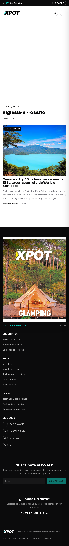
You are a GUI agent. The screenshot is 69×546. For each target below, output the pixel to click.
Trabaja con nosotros (14, 374)
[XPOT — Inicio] (12, 13)
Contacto (47, 538)
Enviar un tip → (34, 513)
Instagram (18, 431)
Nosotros (7, 364)
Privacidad (35, 538)
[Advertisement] (34, 60)
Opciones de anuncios (14, 409)
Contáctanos (9, 379)
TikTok (15, 438)
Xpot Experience (11, 369)
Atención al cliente (12, 344)
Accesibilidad (9, 384)
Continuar (56, 481)
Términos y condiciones (15, 398)
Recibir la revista (11, 339)
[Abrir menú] (63, 13)
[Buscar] (55, 13)
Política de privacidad (13, 403)
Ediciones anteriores (13, 349)
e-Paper (59, 3)
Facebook (17, 424)
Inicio (7, 119)
